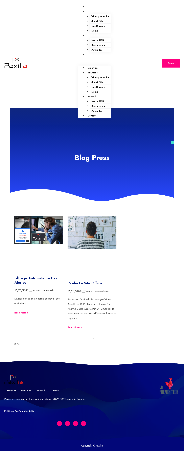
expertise (94, 6)
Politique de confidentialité (19, 411)
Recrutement (98, 45)
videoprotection (100, 16)
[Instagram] (83, 423)
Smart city (97, 21)
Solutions (94, 11)
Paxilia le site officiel (85, 283)
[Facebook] (59, 423)
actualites (96, 50)
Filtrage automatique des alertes (35, 280)
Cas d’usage (98, 26)
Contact (93, 54)
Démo (94, 30)
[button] (94, 63)
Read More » (21, 312)
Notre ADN (97, 40)
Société (93, 35)
